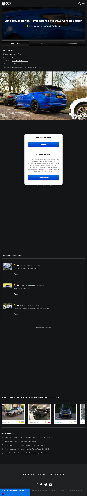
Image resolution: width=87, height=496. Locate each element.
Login (43, 144)
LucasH (22, 265)
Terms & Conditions (43, 490)
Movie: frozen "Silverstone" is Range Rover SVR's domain (25, 445)
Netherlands (23, 61)
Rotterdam (15, 61)
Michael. (23, 305)
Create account (43, 178)
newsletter (57, 474)
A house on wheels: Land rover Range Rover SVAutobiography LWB (29, 437)
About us (28, 474)
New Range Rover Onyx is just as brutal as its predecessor (26, 453)
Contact (42, 474)
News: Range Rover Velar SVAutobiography (20, 441)
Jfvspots (14, 58)
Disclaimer (75, 490)
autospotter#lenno (27, 285)
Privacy (62, 490)
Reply (16, 274)
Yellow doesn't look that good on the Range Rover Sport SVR (27, 449)
